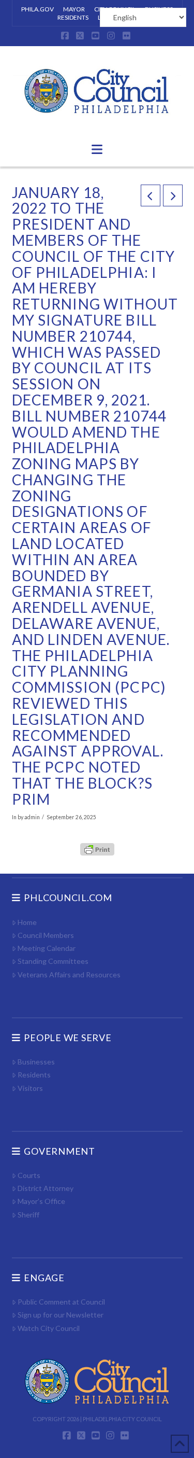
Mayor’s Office (41, 1201)
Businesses (36, 1061)
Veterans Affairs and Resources (69, 974)
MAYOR (74, 9)
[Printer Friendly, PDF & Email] (97, 849)
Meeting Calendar (47, 948)
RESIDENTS (72, 17)
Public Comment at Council (61, 1301)
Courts (29, 1175)
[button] (97, 149)
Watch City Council (49, 1328)
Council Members (46, 935)
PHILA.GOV (37, 9)
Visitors (30, 1088)
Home (27, 922)
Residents (34, 1074)
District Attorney (45, 1188)
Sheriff (28, 1214)
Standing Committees (53, 961)
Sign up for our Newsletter (60, 1314)
